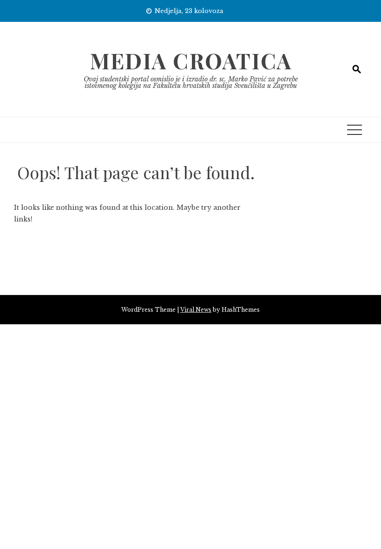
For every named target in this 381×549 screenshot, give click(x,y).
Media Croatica (191, 60)
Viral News (195, 309)
